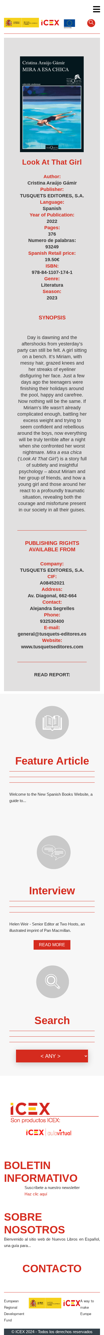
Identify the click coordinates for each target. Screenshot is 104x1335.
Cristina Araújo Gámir (52, 183)
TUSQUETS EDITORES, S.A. (52, 195)
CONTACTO (52, 1268)
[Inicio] (31, 22)
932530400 (52, 621)
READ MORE (52, 944)
